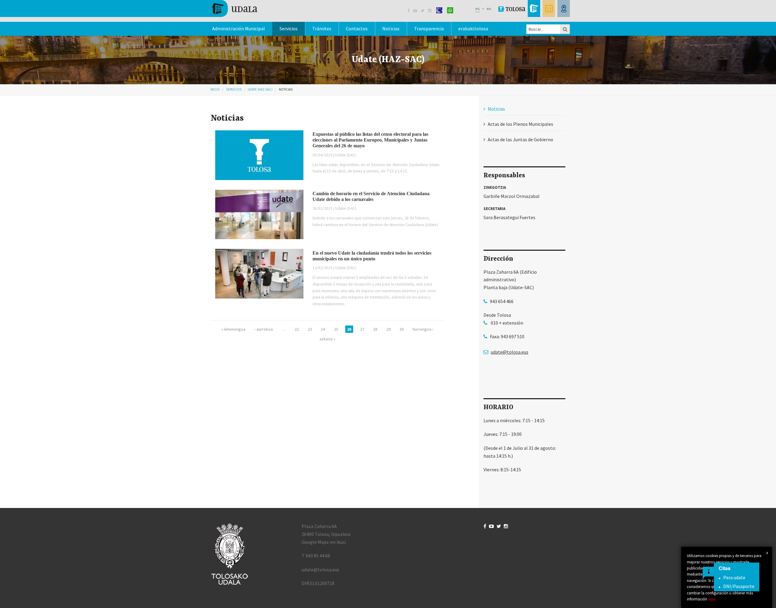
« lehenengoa (233, 329)
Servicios (234, 89)
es (477, 8)
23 (310, 329)
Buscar (565, 29)
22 (297, 329)
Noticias (391, 28)
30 (402, 329)
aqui (711, 598)
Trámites (321, 28)
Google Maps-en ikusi (324, 542)
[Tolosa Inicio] (234, 8)
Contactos (357, 28)
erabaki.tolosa (473, 28)
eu (489, 8)
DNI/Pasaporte (738, 586)
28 (375, 329)
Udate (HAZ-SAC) (260, 89)
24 (323, 329)
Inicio (215, 89)
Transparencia (429, 28)
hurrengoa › (423, 329)
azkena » (327, 339)
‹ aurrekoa (263, 329)
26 (349, 329)
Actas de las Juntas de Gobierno (520, 139)
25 (336, 329)
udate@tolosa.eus (509, 352)
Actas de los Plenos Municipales (520, 124)
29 (388, 329)
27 (362, 329)
